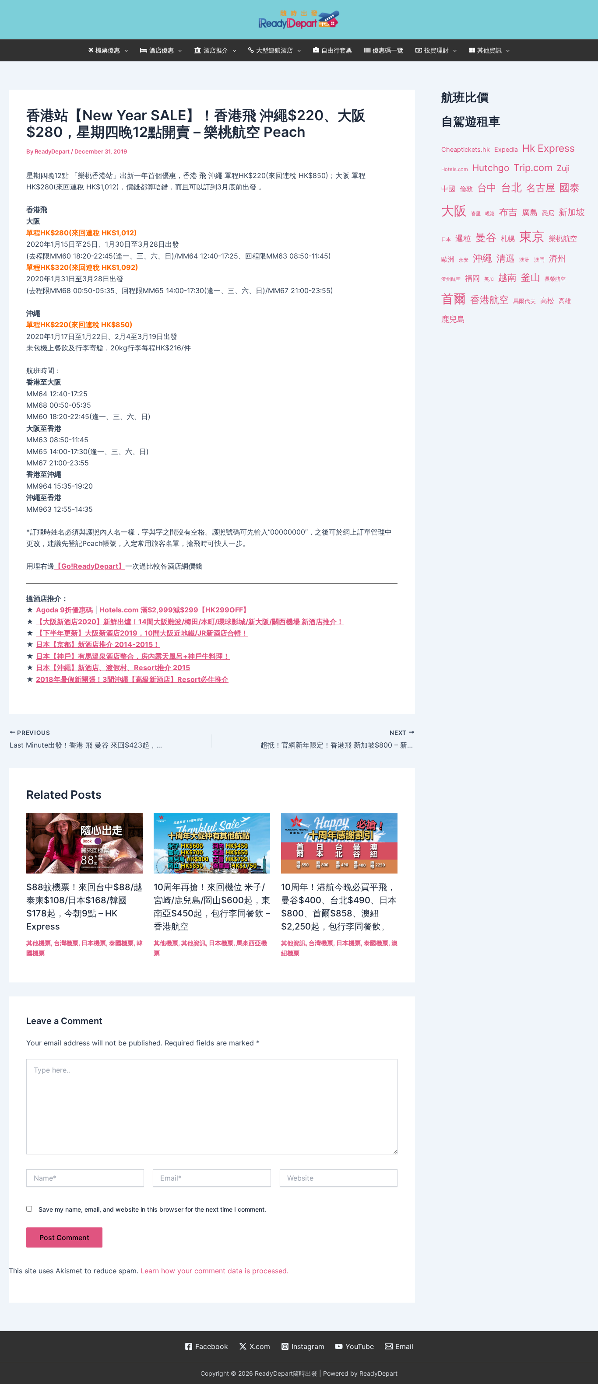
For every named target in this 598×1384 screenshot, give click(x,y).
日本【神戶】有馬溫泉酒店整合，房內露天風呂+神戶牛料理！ (133, 656)
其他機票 (38, 943)
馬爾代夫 (524, 301)
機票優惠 (107, 50)
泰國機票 (121, 943)
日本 (446, 239)
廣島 (530, 212)
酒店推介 (216, 50)
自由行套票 (336, 50)
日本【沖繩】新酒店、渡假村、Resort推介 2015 (113, 667)
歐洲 (447, 259)
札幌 (508, 238)
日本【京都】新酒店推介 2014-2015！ (98, 644)
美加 (489, 279)
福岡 (472, 278)
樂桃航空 (563, 238)
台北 (511, 187)
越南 (507, 277)
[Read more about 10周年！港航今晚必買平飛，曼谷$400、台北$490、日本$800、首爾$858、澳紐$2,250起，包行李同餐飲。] (339, 842)
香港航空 (489, 299)
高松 (547, 301)
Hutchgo (490, 167)
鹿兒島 (453, 319)
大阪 (454, 210)
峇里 (476, 213)
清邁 (505, 258)
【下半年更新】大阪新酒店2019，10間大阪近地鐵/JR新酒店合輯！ (142, 633)
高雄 (565, 300)
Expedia (506, 150)
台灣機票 (66, 943)
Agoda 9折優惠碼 (64, 609)
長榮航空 (555, 279)
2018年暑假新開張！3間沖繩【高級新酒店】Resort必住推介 (132, 679)
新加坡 (572, 212)
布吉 (508, 211)
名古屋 (540, 187)
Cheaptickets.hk (465, 150)
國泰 (569, 188)
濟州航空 (451, 279)
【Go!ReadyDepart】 (89, 566)
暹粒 (463, 238)
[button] (124, 50)
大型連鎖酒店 (274, 50)
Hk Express (548, 148)
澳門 (539, 260)
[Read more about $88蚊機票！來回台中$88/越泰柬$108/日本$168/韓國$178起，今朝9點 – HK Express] (84, 842)
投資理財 (436, 50)
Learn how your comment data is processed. (214, 1270)
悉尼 (548, 213)
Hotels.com (454, 169)
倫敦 (466, 189)
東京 (532, 236)
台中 (486, 187)
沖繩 (482, 258)
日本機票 (93, 943)
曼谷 (485, 237)
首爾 (453, 298)
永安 (463, 260)
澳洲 (524, 260)
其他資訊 (489, 50)
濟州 (557, 259)
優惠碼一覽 (388, 50)
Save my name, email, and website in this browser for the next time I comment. (152, 1209)
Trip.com (533, 167)
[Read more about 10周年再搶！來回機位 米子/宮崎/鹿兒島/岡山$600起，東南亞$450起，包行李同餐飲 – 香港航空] (212, 842)
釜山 (530, 277)
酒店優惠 (161, 50)
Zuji (563, 168)
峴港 (490, 213)
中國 (448, 188)
